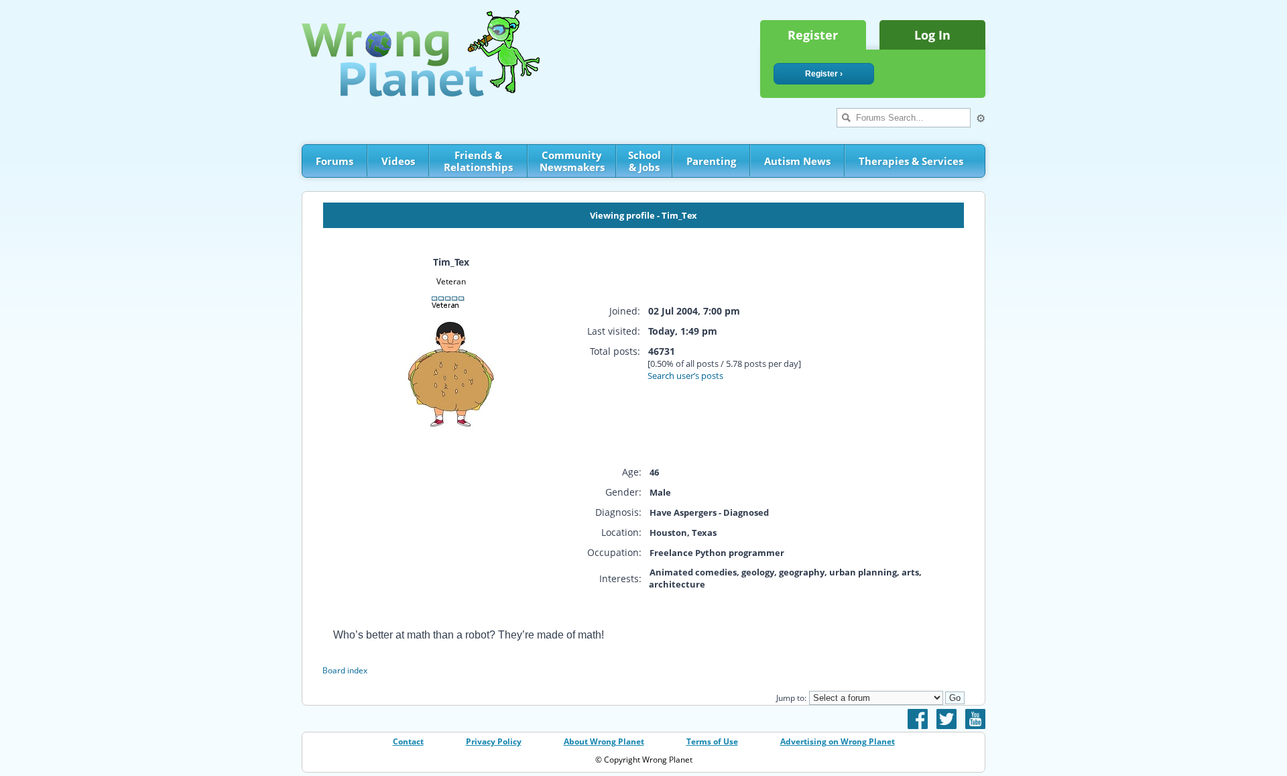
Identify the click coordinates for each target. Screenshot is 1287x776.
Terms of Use (712, 741)
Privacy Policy (494, 741)
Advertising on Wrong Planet (837, 741)
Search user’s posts (685, 376)
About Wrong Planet (604, 741)
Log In (932, 35)
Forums (334, 161)
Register (813, 35)
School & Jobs (644, 161)
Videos (398, 161)
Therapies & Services (911, 161)
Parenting (711, 161)
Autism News (797, 161)
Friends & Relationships (478, 161)
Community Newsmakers (572, 161)
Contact (408, 741)
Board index (344, 670)
